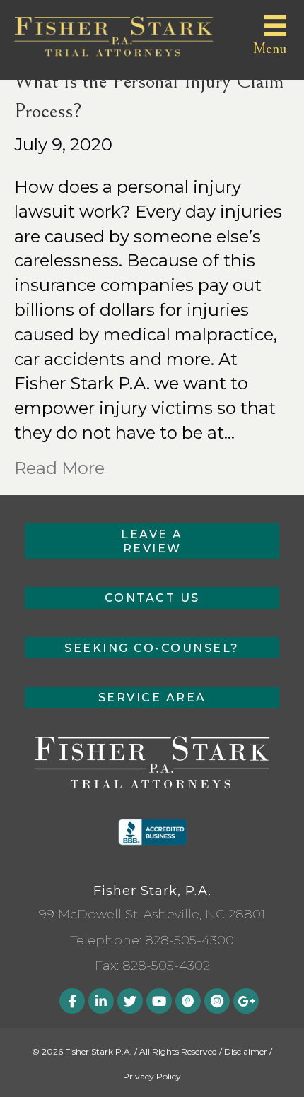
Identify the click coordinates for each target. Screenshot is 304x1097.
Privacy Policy (152, 1076)
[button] (152, 541)
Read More (59, 468)
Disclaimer (245, 1051)
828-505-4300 (189, 940)
